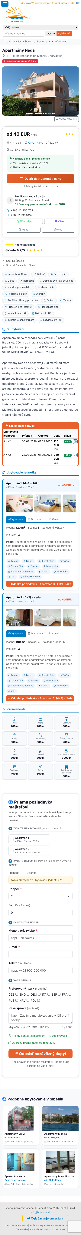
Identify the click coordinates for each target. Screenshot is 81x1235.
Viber (61, 221)
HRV (23, 1000)
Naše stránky (36, 1225)
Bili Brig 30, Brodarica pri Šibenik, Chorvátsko (34, 55)
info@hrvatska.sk (41, 1212)
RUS (11, 1000)
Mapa (25, 229)
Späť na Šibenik (15, 260)
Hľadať (65, 33)
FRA (65, 994)
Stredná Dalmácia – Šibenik (17, 41)
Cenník (56, 519)
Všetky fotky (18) (68, 119)
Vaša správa (23, 1008)
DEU (34, 994)
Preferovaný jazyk (27, 988)
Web (59, 229)
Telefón (20, 963)
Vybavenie (17, 519)
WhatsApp (26, 221)
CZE (11, 994)
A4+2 (31, 142)
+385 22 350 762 (22, 210)
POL (34, 1000)
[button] (40, 248)
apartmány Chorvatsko (41, 1229)
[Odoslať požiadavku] (75, 441)
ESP (54, 994)
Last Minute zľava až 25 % (22, 61)
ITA (44, 994)
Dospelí (15, 889)
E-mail (14, 947)
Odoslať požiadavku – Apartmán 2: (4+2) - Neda (41, 698)
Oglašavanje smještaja (47, 1218)
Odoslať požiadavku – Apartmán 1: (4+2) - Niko (41, 584)
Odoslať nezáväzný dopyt (42, 1053)
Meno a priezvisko (22, 930)
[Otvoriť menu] (4, 4)
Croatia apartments (54, 1225)
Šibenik (41, 41)
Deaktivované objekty (16, 1225)
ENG (23, 994)
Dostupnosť (37, 519)
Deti (19, 905)
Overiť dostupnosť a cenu (42, 179)
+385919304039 (21, 215)
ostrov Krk (60, 1229)
